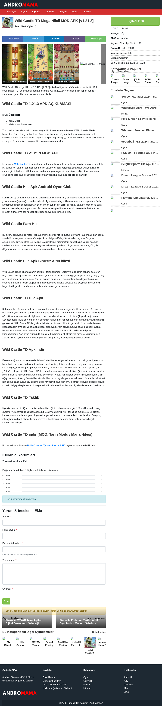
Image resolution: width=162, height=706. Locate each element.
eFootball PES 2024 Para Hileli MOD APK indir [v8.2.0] (140, 141)
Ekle (6, 601)
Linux (126, 691)
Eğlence (35, 11)
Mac (126, 688)
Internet (87, 11)
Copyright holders (52, 681)
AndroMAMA (96, 703)
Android (128, 677)
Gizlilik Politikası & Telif (54, 684)
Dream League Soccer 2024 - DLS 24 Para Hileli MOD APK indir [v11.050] (140, 175)
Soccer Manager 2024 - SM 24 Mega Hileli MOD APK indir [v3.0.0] (140, 96)
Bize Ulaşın (49, 677)
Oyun (24, 11)
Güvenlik (49, 11)
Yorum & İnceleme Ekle (15, 461)
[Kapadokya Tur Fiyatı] (112, 210)
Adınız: (6, 516)
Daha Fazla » (99, 632)
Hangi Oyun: (9, 529)
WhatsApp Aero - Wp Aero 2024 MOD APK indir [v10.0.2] (140, 107)
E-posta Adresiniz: (12, 543)
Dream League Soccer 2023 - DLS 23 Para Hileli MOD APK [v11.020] (140, 186)
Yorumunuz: (9, 560)
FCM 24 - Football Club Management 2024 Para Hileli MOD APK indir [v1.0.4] (140, 152)
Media (74, 11)
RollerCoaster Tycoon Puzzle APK (46, 445)
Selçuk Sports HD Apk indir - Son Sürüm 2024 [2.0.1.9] (140, 164)
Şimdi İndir (136, 21)
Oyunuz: (7, 588)
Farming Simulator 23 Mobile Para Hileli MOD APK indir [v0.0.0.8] (140, 197)
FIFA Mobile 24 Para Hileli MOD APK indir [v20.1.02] (140, 119)
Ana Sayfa (10, 11)
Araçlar (63, 11)
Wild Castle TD (22, 164)
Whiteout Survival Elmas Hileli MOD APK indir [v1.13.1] (140, 130)
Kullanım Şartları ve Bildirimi (57, 688)
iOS (126, 681)
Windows (128, 684)
